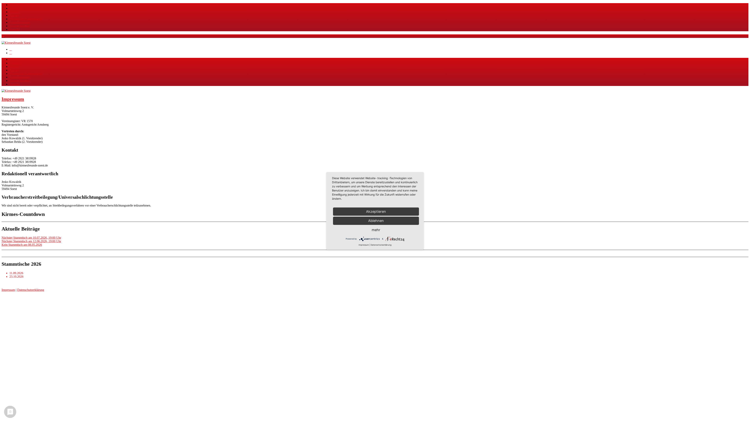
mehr (376, 230)
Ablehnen (376, 221)
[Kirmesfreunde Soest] (16, 42)
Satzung (14, 15)
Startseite (15, 4)
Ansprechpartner (19, 26)
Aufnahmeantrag (19, 22)
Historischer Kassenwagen (25, 19)
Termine (14, 8)
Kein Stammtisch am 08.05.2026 (22, 244)
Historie (14, 11)
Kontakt (14, 29)
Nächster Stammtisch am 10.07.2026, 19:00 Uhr (31, 237)
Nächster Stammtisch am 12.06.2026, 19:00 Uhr (31, 241)
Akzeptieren (376, 211)
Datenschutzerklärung (30, 289)
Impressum (13, 99)
